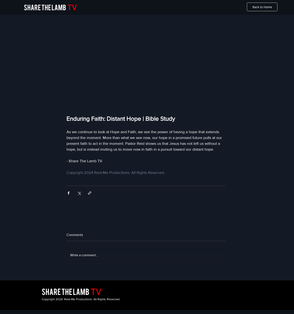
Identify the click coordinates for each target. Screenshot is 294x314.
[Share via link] (90, 193)
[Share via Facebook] (69, 193)
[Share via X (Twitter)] (79, 193)
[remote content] (146, 69)
